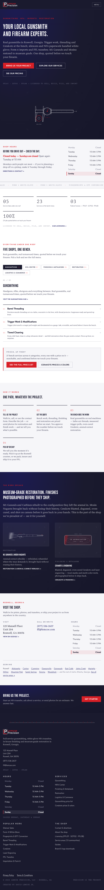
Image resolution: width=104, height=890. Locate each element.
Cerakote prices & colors (55, 365)
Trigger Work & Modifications (15, 844)
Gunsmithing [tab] (12, 267)
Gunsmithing (60, 780)
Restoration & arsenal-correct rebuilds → (22, 569)
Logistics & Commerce (64, 797)
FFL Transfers (8, 857)
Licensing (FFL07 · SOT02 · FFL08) (69, 836)
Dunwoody (58, 668)
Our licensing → (59, 226)
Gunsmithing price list (64, 801)
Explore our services (50, 65)
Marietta (91, 668)
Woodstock (52, 672)
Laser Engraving (9, 853)
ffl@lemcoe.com (46, 629)
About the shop (61, 832)
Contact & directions (63, 828)
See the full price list (21, 365)
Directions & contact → (13, 171)
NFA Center (60, 785)
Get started (91, 699)
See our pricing (14, 73)
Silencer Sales (8, 828)
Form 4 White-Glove (11, 832)
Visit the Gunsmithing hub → (15, 299)
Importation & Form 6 (12, 861)
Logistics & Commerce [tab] (16, 273)
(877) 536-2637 (45, 626)
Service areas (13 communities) (67, 840)
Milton (5, 672)
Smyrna (42, 672)
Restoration (59, 793)
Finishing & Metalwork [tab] (55, 267)
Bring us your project (18, 65)
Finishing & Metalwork (64, 789)
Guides (58, 844)
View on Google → (11, 637)
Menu (96, 5)
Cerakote (6, 848)
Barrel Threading (9, 840)
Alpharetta (16, 668)
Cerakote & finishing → (65, 580)
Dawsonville (46, 668)
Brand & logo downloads (65, 848)
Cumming (35, 668)
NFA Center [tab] (31, 267)
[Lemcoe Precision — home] (10, 4)
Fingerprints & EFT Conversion (15, 836)
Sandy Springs (31, 672)
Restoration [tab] (79, 267)
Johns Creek (81, 668)
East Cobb (69, 668)
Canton (26, 668)
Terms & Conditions (25, 875)
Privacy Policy (8, 875)
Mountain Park (17, 672)
